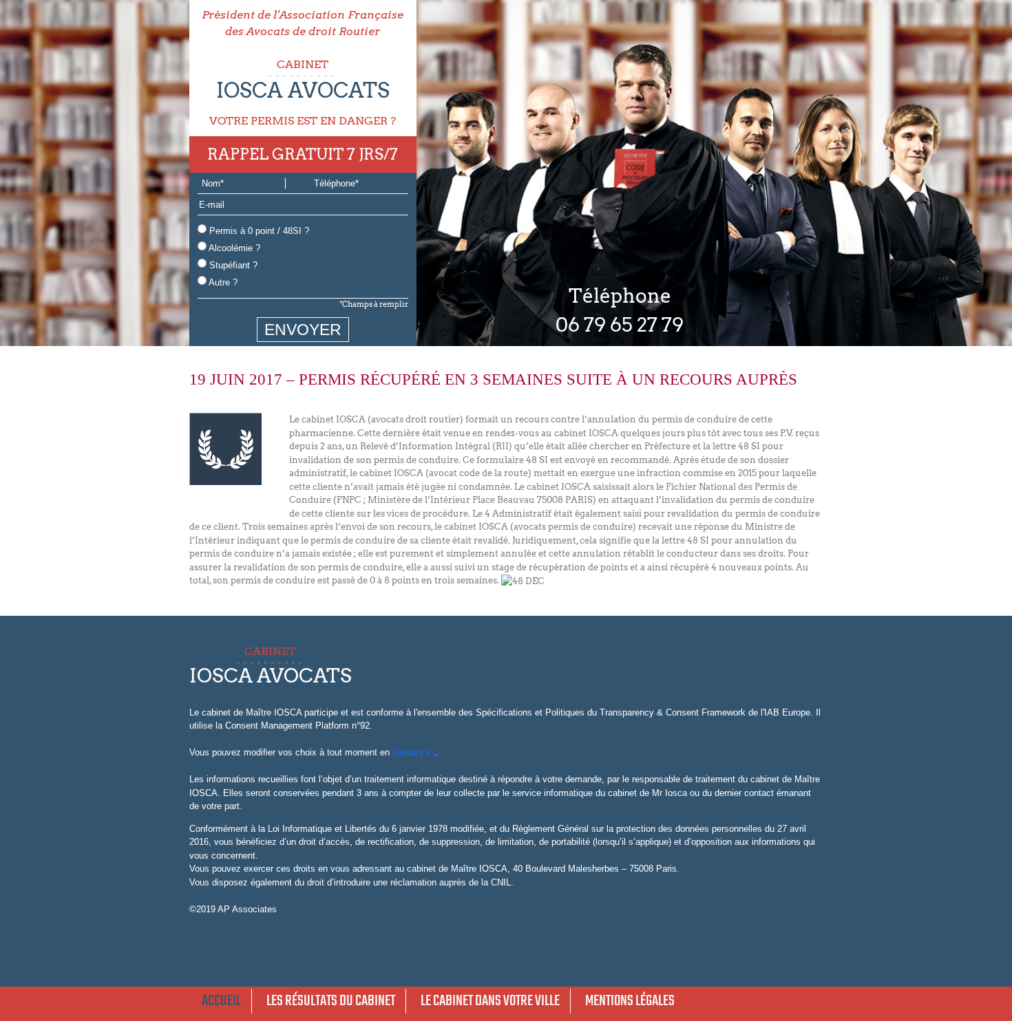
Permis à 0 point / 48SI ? (258, 231)
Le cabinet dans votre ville (490, 1001)
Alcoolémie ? (233, 248)
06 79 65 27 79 (620, 324)
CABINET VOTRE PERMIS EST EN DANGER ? (302, 92)
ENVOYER (302, 329)
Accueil (221, 1001)
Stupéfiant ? (232, 265)
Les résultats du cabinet (330, 1001)
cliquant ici (413, 752)
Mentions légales (630, 1001)
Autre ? (222, 282)
